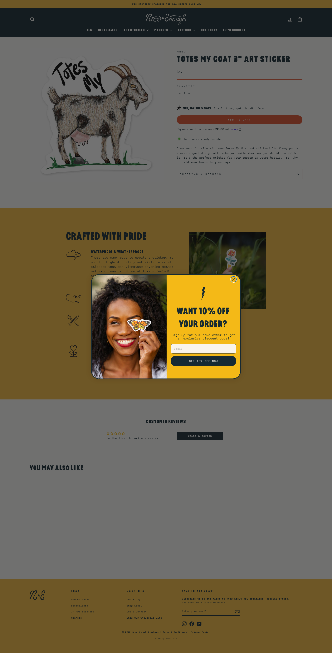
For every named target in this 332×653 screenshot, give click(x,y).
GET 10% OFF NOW (203, 361)
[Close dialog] (234, 279)
